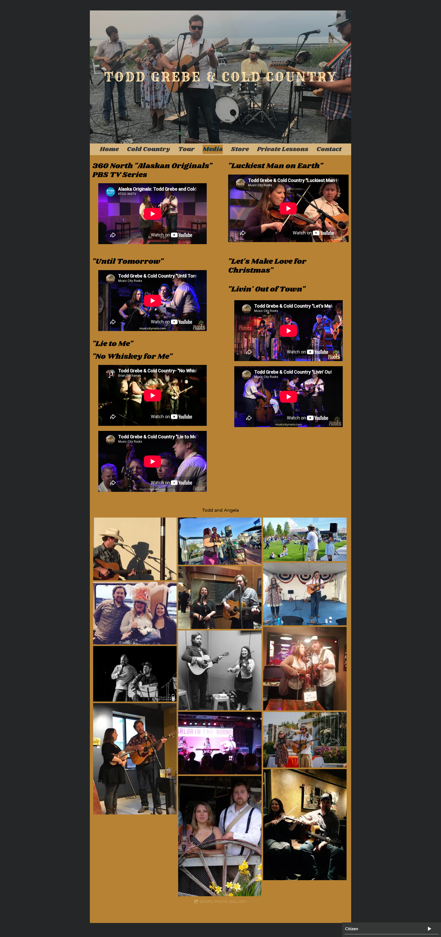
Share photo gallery (223, 901)
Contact (328, 149)
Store (240, 149)
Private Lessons (282, 149)
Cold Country (148, 149)
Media (213, 149)
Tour (186, 149)
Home (109, 149)
